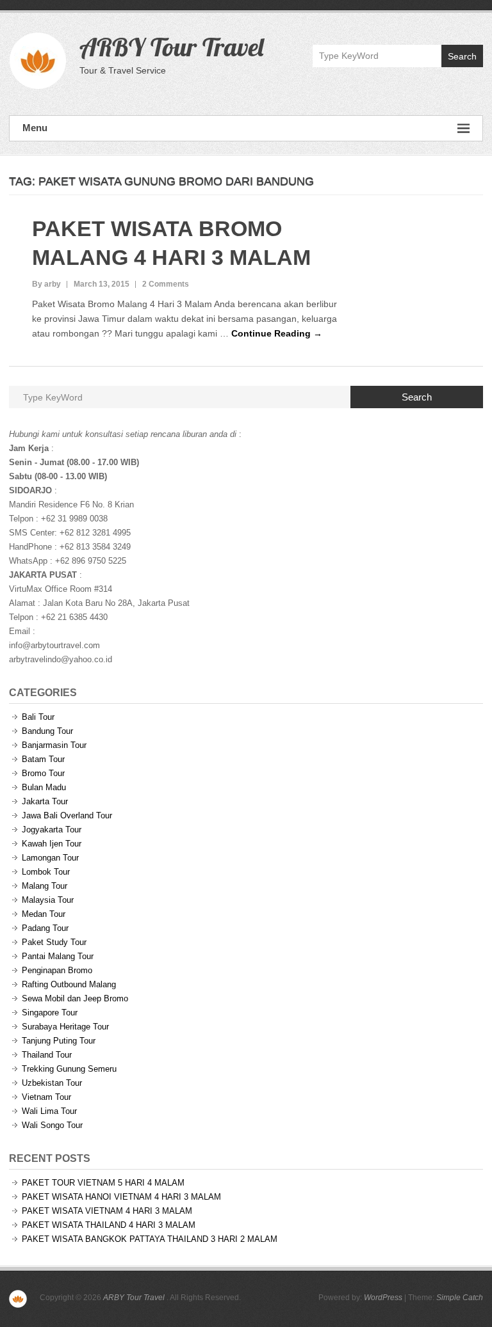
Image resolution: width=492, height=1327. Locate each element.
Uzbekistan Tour (52, 1083)
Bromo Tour (43, 773)
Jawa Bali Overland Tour (67, 815)
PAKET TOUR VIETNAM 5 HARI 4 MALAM (103, 1183)
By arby (46, 284)
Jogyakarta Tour (51, 829)
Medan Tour (43, 914)
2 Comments (165, 284)
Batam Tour (43, 759)
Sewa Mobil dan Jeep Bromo (75, 998)
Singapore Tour (50, 1012)
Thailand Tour (47, 1055)
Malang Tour (44, 886)
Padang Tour (45, 928)
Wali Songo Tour (52, 1125)
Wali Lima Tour (49, 1111)
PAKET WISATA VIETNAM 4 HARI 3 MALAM (107, 1211)
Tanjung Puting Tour (58, 1040)
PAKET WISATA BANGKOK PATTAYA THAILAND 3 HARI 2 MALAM (149, 1239)
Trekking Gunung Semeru (69, 1069)
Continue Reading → (276, 333)
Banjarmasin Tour (54, 745)
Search (462, 56)
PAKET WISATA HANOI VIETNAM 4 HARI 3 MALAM (121, 1197)
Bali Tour (38, 717)
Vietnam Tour (46, 1097)
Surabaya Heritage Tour (65, 1026)
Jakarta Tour (45, 801)
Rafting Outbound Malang (69, 984)
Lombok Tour (46, 872)
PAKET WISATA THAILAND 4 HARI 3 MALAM (108, 1225)
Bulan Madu (44, 787)
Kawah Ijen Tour (51, 843)
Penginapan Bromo (57, 970)
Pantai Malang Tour (58, 956)
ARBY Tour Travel (171, 47)
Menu (34, 127)
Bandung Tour (47, 731)
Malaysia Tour (48, 900)
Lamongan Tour (50, 857)
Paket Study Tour (54, 942)
